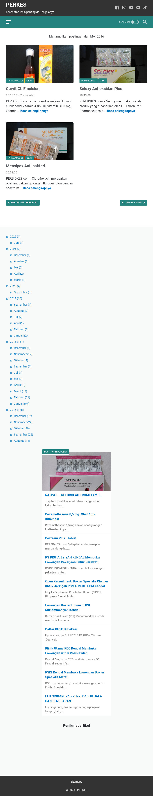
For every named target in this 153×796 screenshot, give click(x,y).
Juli (18, 317)
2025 (15, 236)
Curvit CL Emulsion (22, 88)
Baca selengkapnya (34, 111)
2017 (16, 298)
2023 (15, 286)
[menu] (11, 22)
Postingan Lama (132, 202)
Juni (19, 242)
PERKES (16, 4)
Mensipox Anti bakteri (25, 165)
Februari (21, 329)
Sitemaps (76, 781)
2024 (15, 248)
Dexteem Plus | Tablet (60, 538)
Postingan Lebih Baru (23, 202)
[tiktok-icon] (145, 8)
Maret (20, 279)
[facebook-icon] (117, 8)
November (23, 354)
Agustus (21, 261)
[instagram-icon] (124, 8)
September (22, 292)
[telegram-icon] (138, 8)
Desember (22, 255)
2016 (17, 341)
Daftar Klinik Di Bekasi (61, 629)
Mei (18, 267)
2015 (17, 409)
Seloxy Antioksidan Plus (100, 88)
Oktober (21, 360)
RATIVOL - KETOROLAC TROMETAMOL (73, 495)
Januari (21, 335)
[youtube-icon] (131, 8)
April (19, 273)
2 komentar (27, 95)
